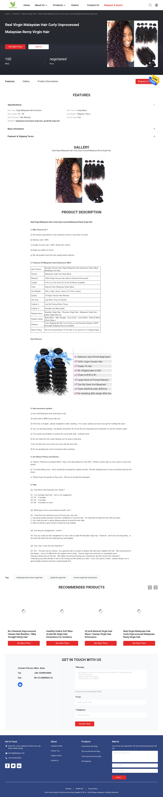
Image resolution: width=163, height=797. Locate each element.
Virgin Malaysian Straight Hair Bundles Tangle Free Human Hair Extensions (100, 634)
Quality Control (56, 756)
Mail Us (38, 47)
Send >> (119, 777)
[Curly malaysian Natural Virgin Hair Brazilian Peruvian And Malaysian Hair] (23, 611)
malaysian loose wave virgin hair (29, 578)
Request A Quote (146, 81)
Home (7, 14)
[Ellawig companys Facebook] (7, 766)
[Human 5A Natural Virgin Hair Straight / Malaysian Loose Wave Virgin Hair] (62, 611)
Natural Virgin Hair (29, 14)
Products (16, 14)
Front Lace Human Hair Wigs (91, 756)
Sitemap (68, 789)
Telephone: (81, 710)
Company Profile (56, 746)
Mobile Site (79, 789)
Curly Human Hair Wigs (90, 746)
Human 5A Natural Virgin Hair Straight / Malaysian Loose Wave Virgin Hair (61, 634)
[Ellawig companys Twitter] (13, 766)
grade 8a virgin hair (58, 578)
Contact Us (55, 760)
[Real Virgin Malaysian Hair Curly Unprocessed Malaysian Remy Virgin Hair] (132, 44)
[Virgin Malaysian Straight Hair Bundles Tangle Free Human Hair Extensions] (100, 611)
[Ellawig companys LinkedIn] (19, 766)
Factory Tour (55, 751)
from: (78, 697)
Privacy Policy (93, 789)
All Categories (86, 761)
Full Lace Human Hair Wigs (91, 751)
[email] (20, 684)
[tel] (27, 684)
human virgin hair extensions (85, 578)
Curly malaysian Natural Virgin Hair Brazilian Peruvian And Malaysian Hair (24, 634)
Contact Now (85, 724)
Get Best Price (15, 47)
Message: (80, 667)
